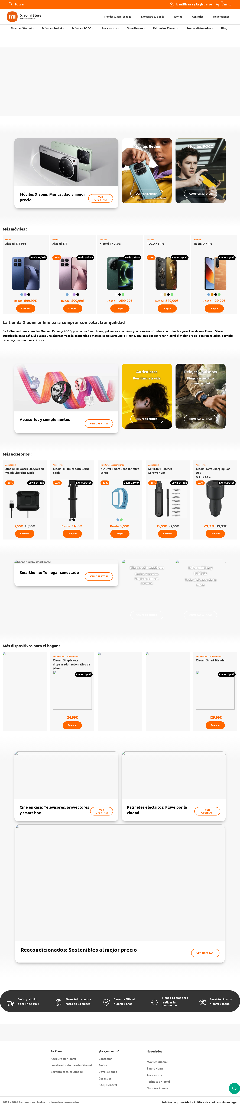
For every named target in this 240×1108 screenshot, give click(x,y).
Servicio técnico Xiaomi (67, 1071)
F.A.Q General (108, 1085)
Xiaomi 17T (60, 243)
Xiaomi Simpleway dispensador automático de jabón (71, 664)
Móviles (8, 240)
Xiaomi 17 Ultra (110, 243)
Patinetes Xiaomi (158, 1081)
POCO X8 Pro (155, 243)
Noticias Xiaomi (157, 1088)
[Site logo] (24, 16)
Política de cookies (207, 1102)
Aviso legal (229, 1102)
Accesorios (10, 465)
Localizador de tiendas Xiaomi (71, 1065)
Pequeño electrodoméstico (66, 657)
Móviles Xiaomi (157, 1062)
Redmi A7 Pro (203, 243)
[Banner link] (66, 173)
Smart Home (155, 1068)
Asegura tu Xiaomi (63, 1058)
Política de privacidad (176, 1102)
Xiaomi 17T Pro (15, 243)
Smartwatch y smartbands (112, 465)
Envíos (103, 1065)
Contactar (105, 1058)
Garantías (105, 1078)
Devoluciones (108, 1071)
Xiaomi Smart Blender (211, 660)
